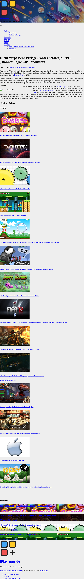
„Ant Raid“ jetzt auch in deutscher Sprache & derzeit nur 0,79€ (19, 296)
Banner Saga (18, 75)
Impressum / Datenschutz (13, 578)
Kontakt (7, 45)
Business (7, 37)
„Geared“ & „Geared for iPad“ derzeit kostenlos (15, 189)
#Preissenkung (26, 67)
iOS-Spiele (12, 33)
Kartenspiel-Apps (15, 35)
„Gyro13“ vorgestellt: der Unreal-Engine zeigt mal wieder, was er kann (22, 376)
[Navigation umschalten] (1, 25)
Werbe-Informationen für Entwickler (21, 47)
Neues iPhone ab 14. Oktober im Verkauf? (13, 460)
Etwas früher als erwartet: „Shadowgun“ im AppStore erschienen (20, 433)
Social (6, 41)
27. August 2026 (6, 510)
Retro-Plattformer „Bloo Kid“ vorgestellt (13, 215)
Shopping (7, 39)
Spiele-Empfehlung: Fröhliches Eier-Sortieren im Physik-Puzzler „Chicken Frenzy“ (26, 487)
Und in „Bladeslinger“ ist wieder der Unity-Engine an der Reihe (19, 349)
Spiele (6, 31)
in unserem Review (46, 90)
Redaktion (12, 49)
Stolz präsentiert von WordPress (11, 570)
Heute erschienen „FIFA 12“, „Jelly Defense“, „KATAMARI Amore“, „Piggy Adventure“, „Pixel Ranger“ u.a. (33, 322)
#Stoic (34, 67)
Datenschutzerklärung (11, 574)
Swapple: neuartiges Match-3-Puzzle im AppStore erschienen (18, 135)
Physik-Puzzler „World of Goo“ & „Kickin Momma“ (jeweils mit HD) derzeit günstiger (27, 269)
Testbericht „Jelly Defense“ (8, 380)
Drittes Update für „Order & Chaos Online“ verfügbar (16, 407)
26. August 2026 (6, 530)
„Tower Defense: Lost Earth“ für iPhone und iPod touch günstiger (20, 162)
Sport (6, 43)
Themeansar (44, 570)
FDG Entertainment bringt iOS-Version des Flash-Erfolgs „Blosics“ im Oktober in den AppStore (29, 242)
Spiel (35, 92)
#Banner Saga (15, 67)
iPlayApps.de (4, 18)
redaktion (15, 510)
